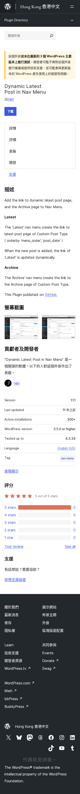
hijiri (11, 99)
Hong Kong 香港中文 (32, 726)
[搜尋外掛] (51, 35)
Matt (10, 691)
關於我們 (11, 607)
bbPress (13, 699)
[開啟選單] (73, 6)
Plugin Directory (16, 20)
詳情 (12, 128)
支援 (12, 174)
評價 (12, 140)
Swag (49, 668)
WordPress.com (19, 683)
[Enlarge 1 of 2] (32, 320)
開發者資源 (13, 660)
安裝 (12, 151)
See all (70, 546)
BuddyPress (16, 706)
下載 (10, 111)
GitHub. (51, 294)
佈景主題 (49, 615)
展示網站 (49, 607)
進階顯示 (11, 471)
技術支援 (11, 653)
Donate (50, 660)
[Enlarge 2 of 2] (69, 320)
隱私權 (9, 630)
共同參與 (49, 645)
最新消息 (11, 615)
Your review (14, 546)
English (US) (67, 448)
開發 (12, 162)
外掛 (45, 623)
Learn (9, 645)
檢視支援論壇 (15, 579)
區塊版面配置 (53, 630)
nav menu (67, 458)
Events (48, 653)
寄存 (8, 623)
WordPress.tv (17, 668)
